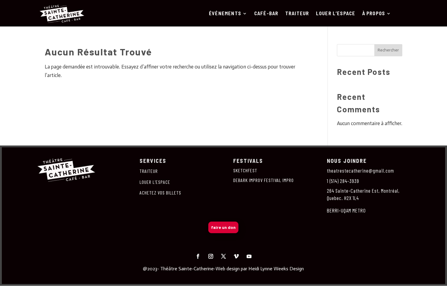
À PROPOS (373, 13)
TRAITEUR (297, 13)
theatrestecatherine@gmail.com (360, 170)
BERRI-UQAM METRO (346, 210)
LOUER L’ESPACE (335, 13)
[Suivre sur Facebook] (198, 256)
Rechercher (388, 50)
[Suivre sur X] (223, 256)
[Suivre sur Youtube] (249, 256)
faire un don (223, 227)
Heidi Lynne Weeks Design (276, 269)
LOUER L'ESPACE (155, 182)
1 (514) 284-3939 (343, 181)
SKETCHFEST (245, 170)
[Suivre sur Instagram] (211, 256)
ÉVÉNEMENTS (225, 13)
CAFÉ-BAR (266, 13)
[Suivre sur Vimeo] (236, 256)
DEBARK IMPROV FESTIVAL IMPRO (263, 180)
